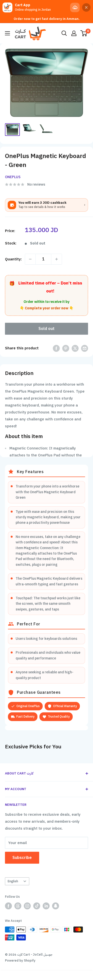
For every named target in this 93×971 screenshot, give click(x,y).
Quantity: (13, 259)
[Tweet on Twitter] (75, 348)
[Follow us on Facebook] (8, 905)
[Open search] (64, 33)
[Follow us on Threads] (17, 905)
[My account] (73, 33)
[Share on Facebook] (56, 348)
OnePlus (13, 177)
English (13, 881)
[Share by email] (84, 348)
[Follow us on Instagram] (27, 905)
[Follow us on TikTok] (36, 905)
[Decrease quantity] (30, 259)
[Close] (86, 7)
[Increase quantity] (56, 259)
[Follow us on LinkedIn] (46, 905)
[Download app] (75, 7)
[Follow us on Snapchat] (55, 905)
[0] (84, 33)
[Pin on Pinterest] (65, 348)
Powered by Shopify (20, 960)
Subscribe (22, 858)
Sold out (46, 329)
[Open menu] (7, 33)
